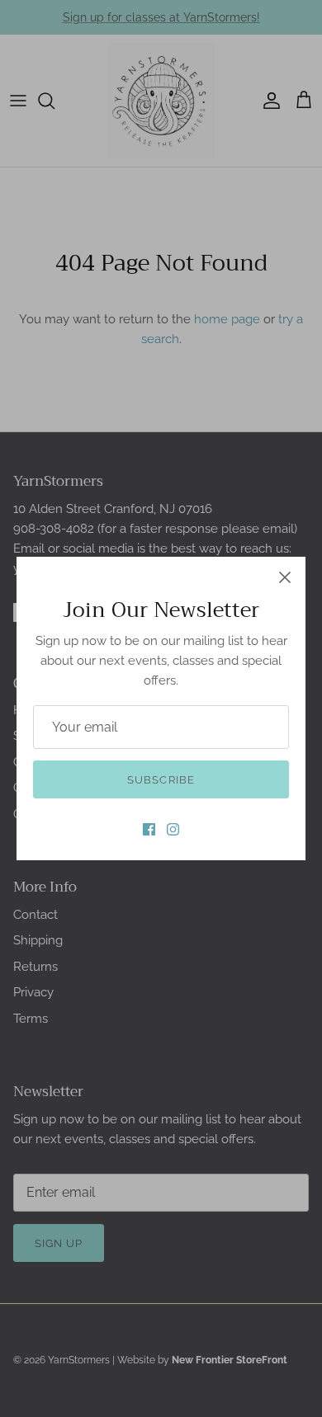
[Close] (285, 577)
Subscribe (160, 780)
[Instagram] (173, 829)
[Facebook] (149, 829)
